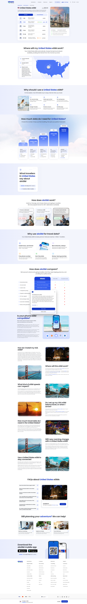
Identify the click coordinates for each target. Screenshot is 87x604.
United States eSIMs (29, 578)
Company (41, 561)
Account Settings (65, 580)
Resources (53, 561)
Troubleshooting (65, 586)
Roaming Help (53, 586)
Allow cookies (43, 308)
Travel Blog (53, 563)
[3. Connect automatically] (61, 217)
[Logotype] (11, 2)
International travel (53, 565)
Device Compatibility (54, 578)
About (40, 576)
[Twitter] (60, 596)
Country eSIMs (29, 576)
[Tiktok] (68, 596)
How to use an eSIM (53, 584)
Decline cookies (43, 311)
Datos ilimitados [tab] (40, 14)
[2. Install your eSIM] (43, 217)
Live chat (64, 565)
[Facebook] (57, 596)
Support (64, 561)
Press (39, 582)
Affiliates (40, 580)
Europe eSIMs (28, 565)
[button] (32, 18)
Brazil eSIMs (28, 586)
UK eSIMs (28, 582)
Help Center (65, 576)
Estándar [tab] (25, 14)
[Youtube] (64, 596)
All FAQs (64, 578)
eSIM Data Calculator (54, 582)
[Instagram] (66, 596)
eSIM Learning (53, 576)
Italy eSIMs (28, 588)
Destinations (20, 5)
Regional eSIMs (29, 563)
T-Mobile (23, 59)
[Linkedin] (62, 596)
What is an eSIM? (53, 580)
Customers (65, 563)
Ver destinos (57, 2)
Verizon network (62, 368)
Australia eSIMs (29, 590)
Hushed (65, 371)
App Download (41, 565)
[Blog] (26, 528)
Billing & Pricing (65, 584)
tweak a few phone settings (59, 411)
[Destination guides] (43, 528)
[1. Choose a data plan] (26, 217)
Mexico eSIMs (28, 580)
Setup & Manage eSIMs (66, 582)
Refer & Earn (40, 584)
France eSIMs (28, 584)
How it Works (41, 563)
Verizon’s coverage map (52, 374)
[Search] (71, 2)
